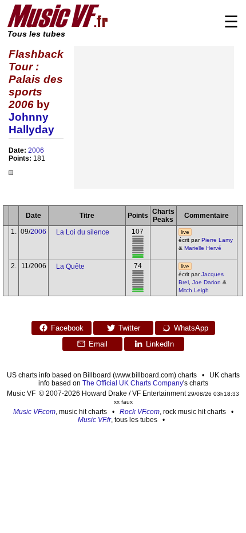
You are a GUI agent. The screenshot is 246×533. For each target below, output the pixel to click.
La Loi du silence (82, 232)
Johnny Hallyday (31, 123)
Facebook (67, 328)
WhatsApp (191, 328)
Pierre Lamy (217, 240)
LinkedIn (160, 344)
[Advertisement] (154, 117)
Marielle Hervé (202, 248)
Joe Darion (206, 282)
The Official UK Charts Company (132, 383)
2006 (36, 150)
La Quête (70, 266)
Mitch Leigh (193, 290)
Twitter (129, 328)
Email (98, 344)
